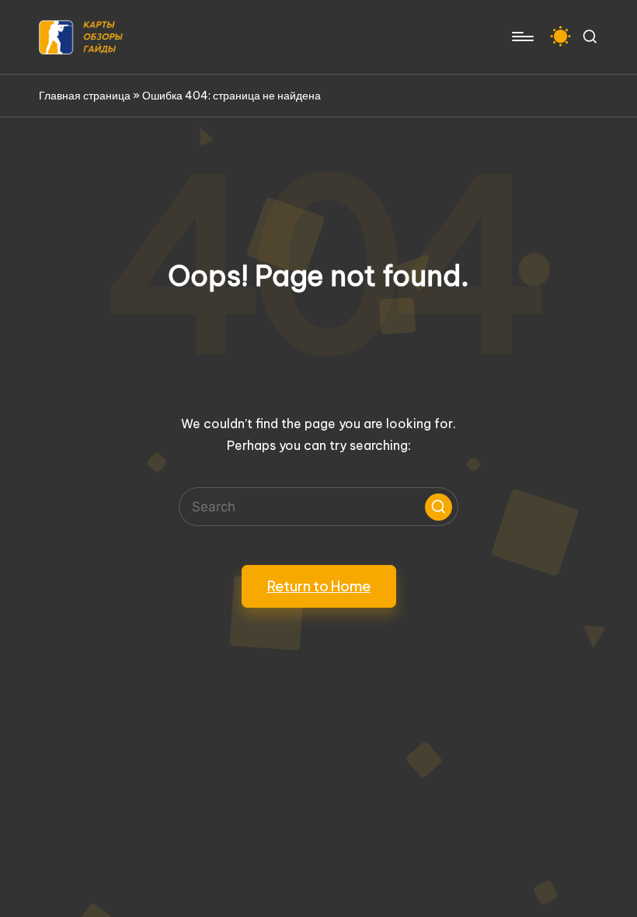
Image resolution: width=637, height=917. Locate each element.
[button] (438, 507)
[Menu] (521, 36)
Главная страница (85, 96)
